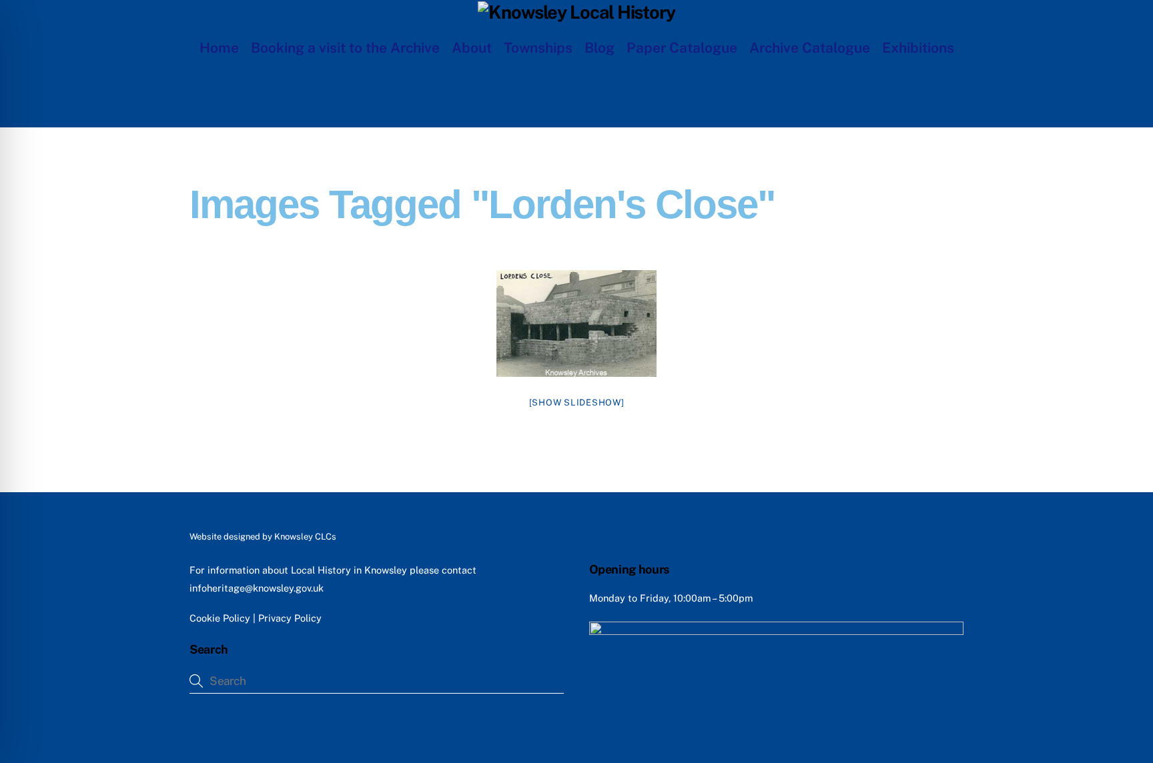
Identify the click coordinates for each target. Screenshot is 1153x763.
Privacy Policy (290, 618)
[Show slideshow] (577, 403)
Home (219, 47)
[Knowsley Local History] (576, 12)
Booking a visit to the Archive (345, 47)
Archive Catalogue (809, 47)
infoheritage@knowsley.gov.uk (256, 588)
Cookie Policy (219, 618)
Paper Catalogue (682, 47)
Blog (600, 47)
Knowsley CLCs (305, 537)
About (472, 47)
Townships (538, 47)
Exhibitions (918, 47)
